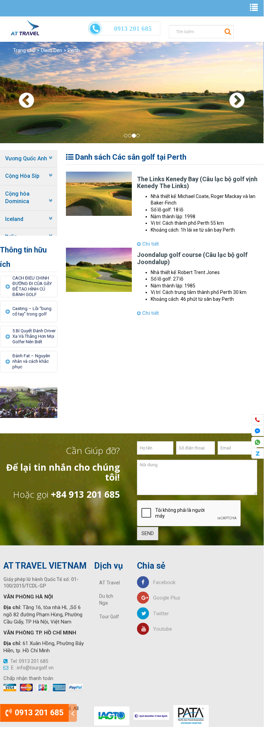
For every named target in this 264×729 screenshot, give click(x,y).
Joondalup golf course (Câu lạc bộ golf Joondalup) (192, 258)
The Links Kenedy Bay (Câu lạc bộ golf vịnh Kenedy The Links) (197, 182)
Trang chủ (24, 50)
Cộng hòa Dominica (17, 197)
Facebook (162, 582)
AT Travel (109, 582)
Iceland (14, 219)
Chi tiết (150, 244)
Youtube (160, 629)
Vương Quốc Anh (26, 158)
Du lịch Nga (106, 599)
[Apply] (227, 31)
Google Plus (164, 598)
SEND (147, 533)
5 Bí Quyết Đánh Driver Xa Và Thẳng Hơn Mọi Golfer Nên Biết (34, 336)
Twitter (159, 613)
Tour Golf (109, 616)
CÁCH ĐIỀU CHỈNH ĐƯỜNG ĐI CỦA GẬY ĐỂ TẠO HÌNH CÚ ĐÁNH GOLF (32, 286)
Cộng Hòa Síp (22, 176)
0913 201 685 (38, 712)
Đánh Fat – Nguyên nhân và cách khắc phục (31, 361)
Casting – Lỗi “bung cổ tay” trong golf (31, 311)
